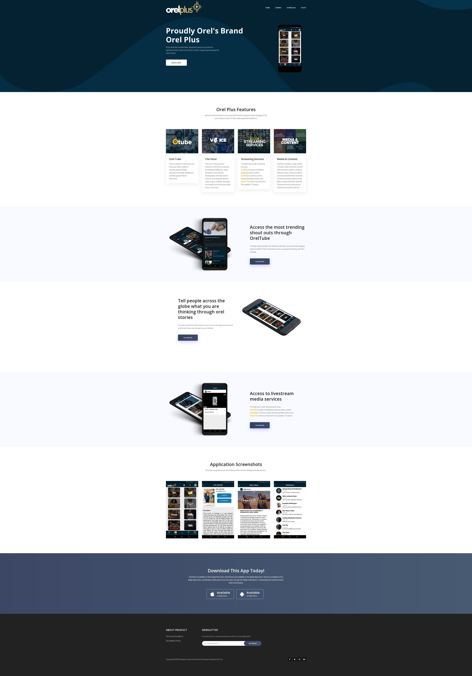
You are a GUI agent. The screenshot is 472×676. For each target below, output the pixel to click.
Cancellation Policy (173, 641)
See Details (259, 261)
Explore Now (176, 63)
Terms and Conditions (174, 636)
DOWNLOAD (291, 8)
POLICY (303, 8)
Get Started (253, 643)
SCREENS (278, 8)
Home (268, 8)
